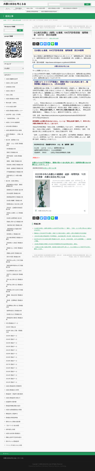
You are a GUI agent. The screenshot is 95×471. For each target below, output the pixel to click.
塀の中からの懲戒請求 (12, 441)
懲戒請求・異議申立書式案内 (14, 394)
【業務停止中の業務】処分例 (14, 190)
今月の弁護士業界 (11, 106)
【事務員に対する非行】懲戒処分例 (14, 290)
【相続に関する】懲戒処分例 (14, 221)
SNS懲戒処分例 (11, 148)
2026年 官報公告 (11, 327)
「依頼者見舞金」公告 (12, 118)
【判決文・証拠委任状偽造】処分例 (14, 208)
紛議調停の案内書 (11, 401)
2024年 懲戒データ (11, 339)
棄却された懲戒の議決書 (13, 421)
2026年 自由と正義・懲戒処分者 (14, 331)
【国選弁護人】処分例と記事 (14, 204)
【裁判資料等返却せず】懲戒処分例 (14, 266)
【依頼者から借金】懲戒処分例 (14, 243)
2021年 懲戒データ (11, 350)
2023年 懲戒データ (11, 343)
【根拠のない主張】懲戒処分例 (14, 248)
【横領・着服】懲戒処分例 (14, 161)
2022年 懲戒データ (11, 346)
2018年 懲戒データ (11, 361)
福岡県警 (47, 93)
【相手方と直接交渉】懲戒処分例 (14, 275)
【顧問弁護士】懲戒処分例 (14, 310)
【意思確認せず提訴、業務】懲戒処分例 (14, 185)
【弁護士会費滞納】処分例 (14, 218)
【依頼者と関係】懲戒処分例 (14, 164)
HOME (4, 20)
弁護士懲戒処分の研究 (12, 390)
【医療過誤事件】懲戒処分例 (14, 197)
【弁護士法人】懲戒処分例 (14, 314)
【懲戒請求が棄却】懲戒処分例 (14, 318)
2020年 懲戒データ (11, 353)
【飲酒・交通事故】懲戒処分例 (14, 301)
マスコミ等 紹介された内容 (14, 445)
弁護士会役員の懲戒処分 (13, 433)
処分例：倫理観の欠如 (12, 140)
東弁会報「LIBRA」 (12, 102)
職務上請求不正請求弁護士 (14, 437)
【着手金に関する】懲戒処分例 (14, 285)
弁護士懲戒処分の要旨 (12, 98)
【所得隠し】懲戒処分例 (13, 234)
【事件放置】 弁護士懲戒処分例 (14, 156)
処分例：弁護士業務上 (12, 181)
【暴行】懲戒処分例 (12, 152)
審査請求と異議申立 (12, 413)
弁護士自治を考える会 (14, 4)
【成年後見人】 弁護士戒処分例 (14, 176)
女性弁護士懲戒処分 (12, 126)
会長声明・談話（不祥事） (14, 114)
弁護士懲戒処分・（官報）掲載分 (14, 135)
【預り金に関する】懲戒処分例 (14, 280)
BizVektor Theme (47, 466)
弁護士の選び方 (10, 91)
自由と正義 (9, 95)
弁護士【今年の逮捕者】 (13, 122)
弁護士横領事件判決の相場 (14, 130)
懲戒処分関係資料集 (12, 417)
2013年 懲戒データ (11, 378)
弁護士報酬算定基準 (12, 79)
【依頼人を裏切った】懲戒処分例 (14, 213)
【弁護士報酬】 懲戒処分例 (14, 200)
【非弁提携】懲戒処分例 (13, 193)
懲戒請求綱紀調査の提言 (13, 405)
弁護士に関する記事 (17, 20)
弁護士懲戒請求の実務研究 (14, 386)
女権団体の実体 (10, 87)
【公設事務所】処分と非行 (14, 270)
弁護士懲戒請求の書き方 (13, 398)
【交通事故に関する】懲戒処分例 (14, 306)
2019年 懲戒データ (11, 357)
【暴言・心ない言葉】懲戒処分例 (14, 144)
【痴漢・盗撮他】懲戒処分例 (14, 168)
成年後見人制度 (10, 429)
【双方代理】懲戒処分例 (13, 256)
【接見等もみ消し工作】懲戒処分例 (14, 261)
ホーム (6, 453)
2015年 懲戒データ (11, 371)
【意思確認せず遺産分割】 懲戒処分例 (14, 229)
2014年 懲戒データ (11, 375)
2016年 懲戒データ (11, 368)
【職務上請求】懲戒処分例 (14, 253)
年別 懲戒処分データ (12, 323)
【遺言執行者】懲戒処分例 (14, 225)
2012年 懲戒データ (11, 382)
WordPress (38, 466)
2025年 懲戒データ (11, 335)
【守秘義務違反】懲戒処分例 (14, 172)
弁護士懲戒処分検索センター (14, 110)
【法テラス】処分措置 (12, 425)
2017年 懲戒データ (11, 364)
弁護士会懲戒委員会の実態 (14, 409)
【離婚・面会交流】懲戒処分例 (14, 295)
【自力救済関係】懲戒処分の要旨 (14, 238)
